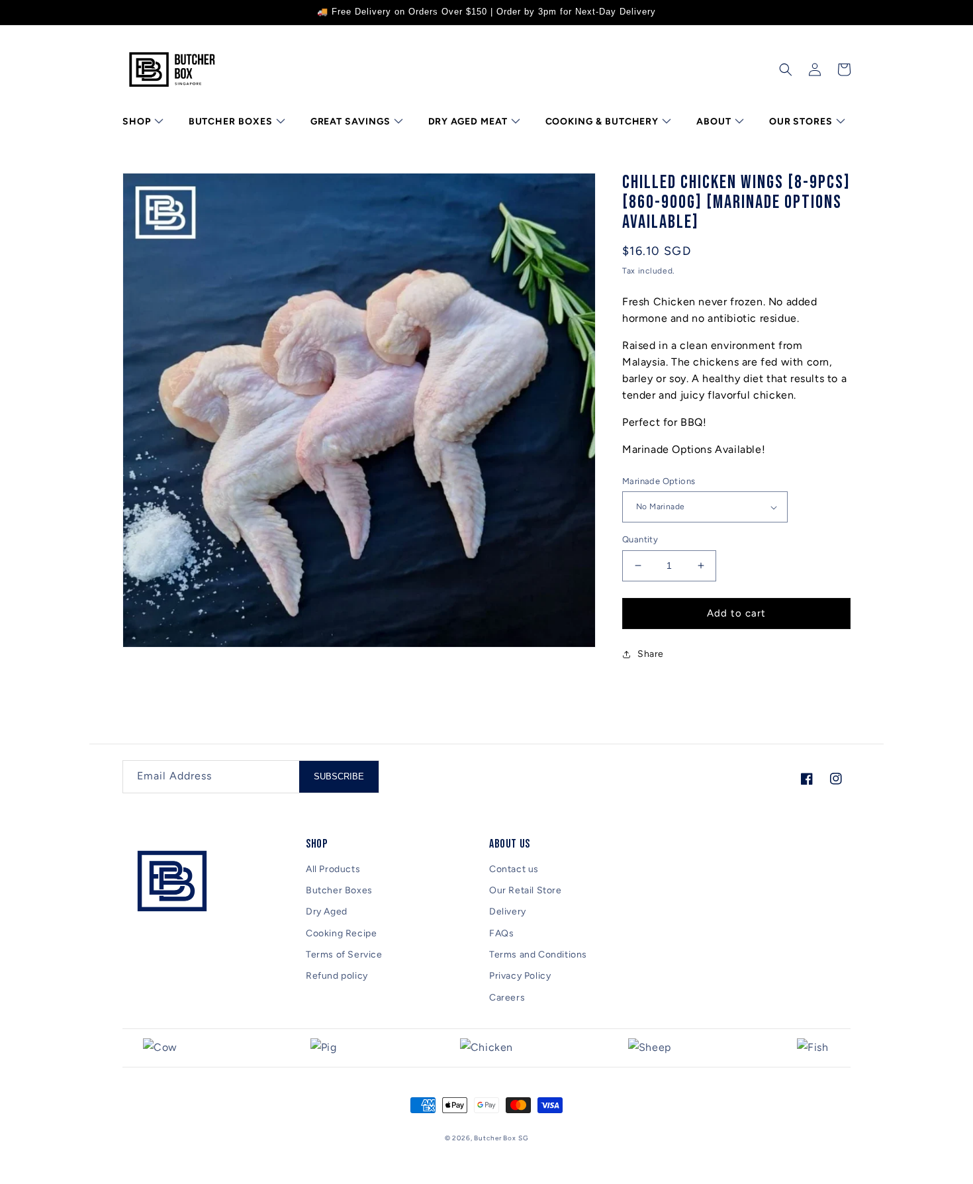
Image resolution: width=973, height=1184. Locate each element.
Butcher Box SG (501, 1138)
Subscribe (339, 776)
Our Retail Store (525, 890)
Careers (507, 997)
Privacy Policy (520, 975)
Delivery (507, 911)
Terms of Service (344, 954)
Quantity (640, 539)
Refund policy (337, 975)
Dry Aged (327, 911)
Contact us (514, 869)
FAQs (501, 933)
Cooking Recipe (341, 933)
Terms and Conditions (538, 954)
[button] (142, 122)
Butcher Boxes (339, 890)
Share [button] (650, 654)
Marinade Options (658, 481)
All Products (333, 869)
